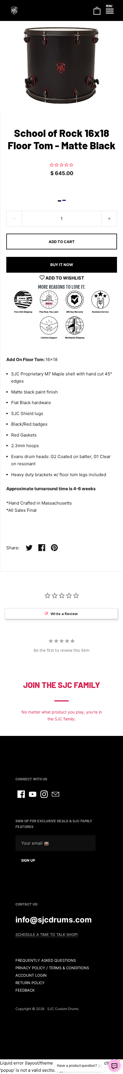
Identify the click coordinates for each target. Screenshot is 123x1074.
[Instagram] (44, 794)
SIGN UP (28, 860)
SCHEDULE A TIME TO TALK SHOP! (46, 934)
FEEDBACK (25, 990)
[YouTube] (32, 794)
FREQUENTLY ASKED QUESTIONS (45, 960)
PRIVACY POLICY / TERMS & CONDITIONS (52, 968)
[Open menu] (110, 11)
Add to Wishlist (64, 278)
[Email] (55, 794)
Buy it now (61, 264)
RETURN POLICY (30, 982)
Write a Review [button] (64, 613)
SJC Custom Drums (62, 1009)
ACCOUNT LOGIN (31, 975)
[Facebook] (21, 794)
